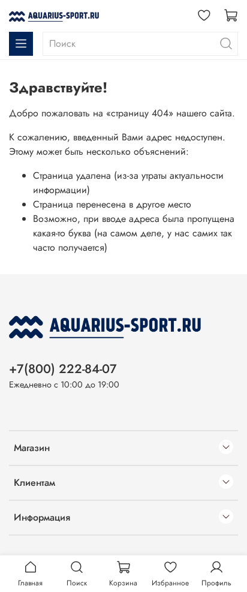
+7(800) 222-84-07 (63, 369)
